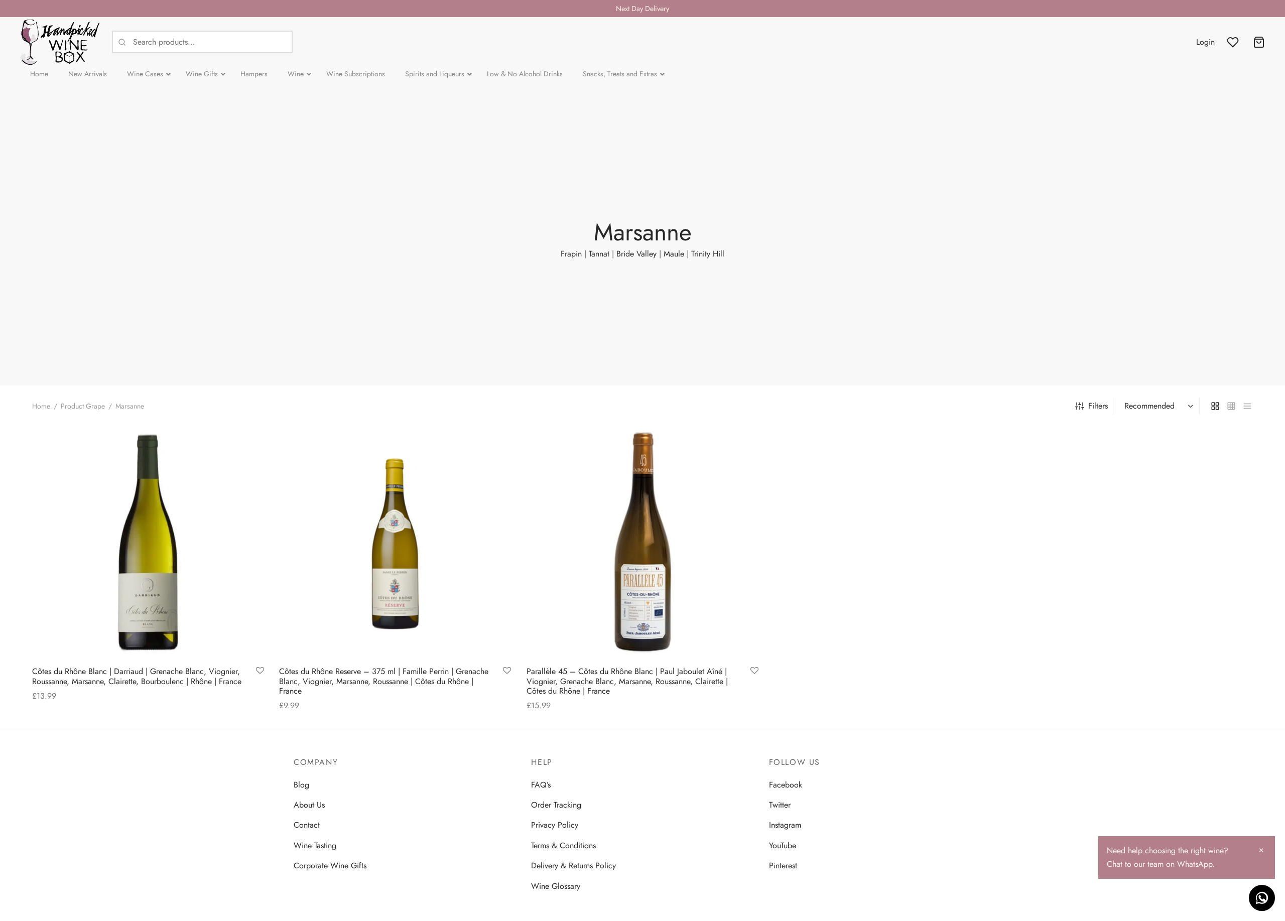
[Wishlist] (1234, 42)
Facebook (785, 785)
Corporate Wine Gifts (330, 865)
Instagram (785, 825)
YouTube (782, 845)
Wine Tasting (315, 845)
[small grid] (1231, 406)
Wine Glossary (555, 886)
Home (41, 406)
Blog (301, 785)
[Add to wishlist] (260, 671)
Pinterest (783, 865)
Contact (307, 825)
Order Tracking (556, 805)
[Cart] (1259, 42)
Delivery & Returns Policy (573, 865)
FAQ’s (541, 785)
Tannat (599, 253)
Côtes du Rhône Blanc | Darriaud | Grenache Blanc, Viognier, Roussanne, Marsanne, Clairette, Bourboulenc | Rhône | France (136, 676)
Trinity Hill (707, 253)
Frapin (571, 253)
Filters (1098, 406)
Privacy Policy (554, 825)
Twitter (780, 805)
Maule (674, 253)
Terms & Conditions (563, 845)
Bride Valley (636, 253)
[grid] (1215, 406)
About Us (309, 805)
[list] (1247, 406)
